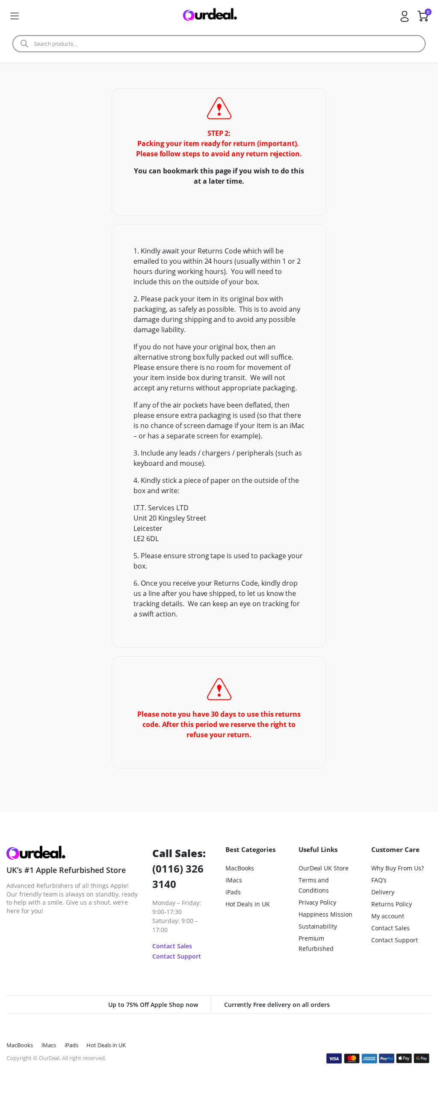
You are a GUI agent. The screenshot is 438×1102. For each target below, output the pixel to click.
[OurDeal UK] (209, 16)
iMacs (233, 880)
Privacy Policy (318, 902)
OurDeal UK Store (324, 868)
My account (387, 916)
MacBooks (239, 868)
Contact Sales (172, 946)
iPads (233, 892)
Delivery (382, 892)
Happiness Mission (326, 914)
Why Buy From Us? (397, 868)
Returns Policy (391, 904)
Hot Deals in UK (247, 904)
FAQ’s (379, 880)
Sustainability (318, 926)
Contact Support (176, 956)
